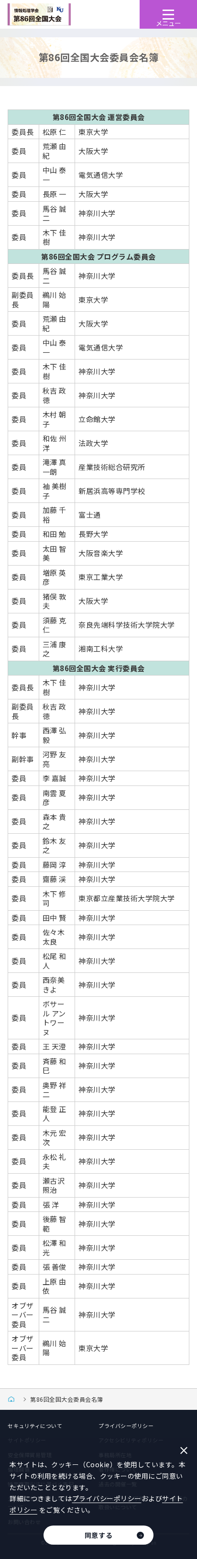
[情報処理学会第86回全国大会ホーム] (14, 1399)
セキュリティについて (35, 1425)
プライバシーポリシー (125, 1425)
